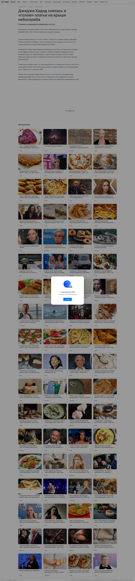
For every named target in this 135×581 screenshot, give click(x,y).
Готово (67, 299)
